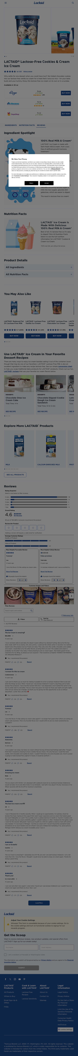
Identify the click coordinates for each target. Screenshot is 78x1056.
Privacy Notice (55, 169)
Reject (31, 183)
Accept (47, 183)
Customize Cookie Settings (21, 176)
